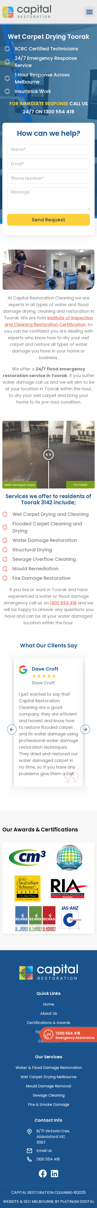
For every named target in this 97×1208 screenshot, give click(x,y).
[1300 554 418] (48, 1034)
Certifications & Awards (48, 1022)
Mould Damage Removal (48, 1086)
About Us (48, 1013)
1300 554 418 (59, 111)
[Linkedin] (54, 1173)
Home (48, 1004)
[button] (89, 12)
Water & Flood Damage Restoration (49, 1067)
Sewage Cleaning (49, 1095)
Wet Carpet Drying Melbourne (48, 1077)
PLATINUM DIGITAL (77, 1201)
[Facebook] (43, 1173)
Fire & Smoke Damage (48, 1104)
